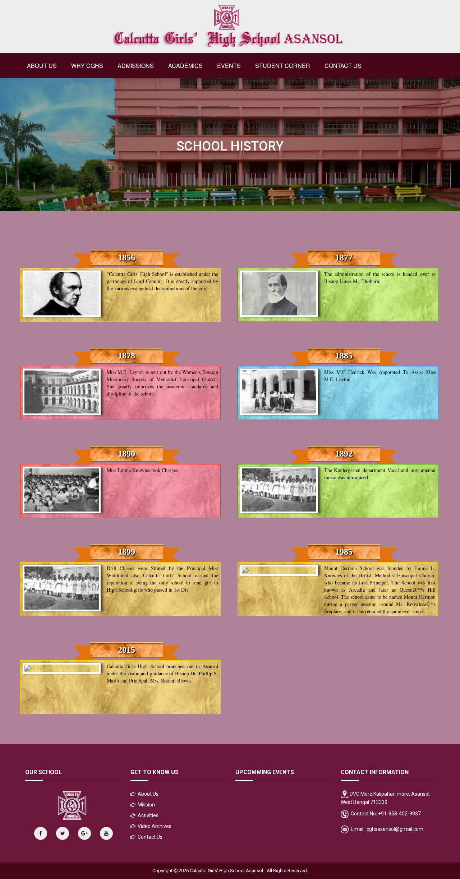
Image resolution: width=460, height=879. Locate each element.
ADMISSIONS (136, 65)
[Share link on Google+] (84, 833)
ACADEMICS (185, 65)
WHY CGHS (87, 65)
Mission (146, 805)
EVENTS (229, 65)
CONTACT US (343, 65)
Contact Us (150, 837)
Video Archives (154, 826)
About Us (148, 794)
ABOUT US (42, 65)
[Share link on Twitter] (62, 833)
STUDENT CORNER (282, 65)
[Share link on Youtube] (106, 833)
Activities (148, 815)
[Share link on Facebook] (40, 833)
